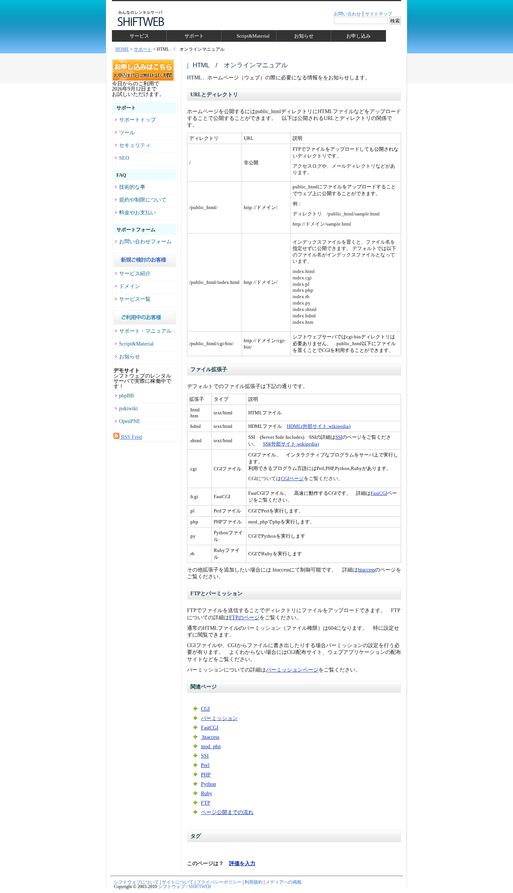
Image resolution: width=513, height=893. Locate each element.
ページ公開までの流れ (227, 812)
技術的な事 (132, 187)
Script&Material (253, 36)
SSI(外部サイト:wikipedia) (291, 444)
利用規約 (253, 882)
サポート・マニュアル (145, 331)
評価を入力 (242, 863)
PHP (206, 775)
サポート (194, 36)
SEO (124, 158)
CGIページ (292, 478)
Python (208, 784)
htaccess (366, 570)
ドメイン (129, 286)
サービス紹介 (135, 273)
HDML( (295, 426)
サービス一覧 (135, 299)
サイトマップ (378, 14)
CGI (205, 709)
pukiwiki (128, 408)
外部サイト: (316, 426)
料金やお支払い (137, 212)
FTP (205, 803)
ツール (127, 132)
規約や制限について (142, 200)
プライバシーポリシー (218, 882)
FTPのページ (244, 617)
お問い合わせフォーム (145, 241)
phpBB (126, 396)
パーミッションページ (292, 670)
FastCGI (379, 493)
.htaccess (210, 737)
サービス (139, 36)
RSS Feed (130, 437)
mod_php (211, 746)
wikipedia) (339, 426)
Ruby (206, 793)
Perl (205, 765)
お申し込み (358, 36)
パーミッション (219, 718)
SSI (338, 437)
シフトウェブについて (136, 882)
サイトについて (177, 882)
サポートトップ (137, 120)
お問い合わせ (347, 14)
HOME (122, 49)
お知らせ (304, 36)
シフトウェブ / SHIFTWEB (184, 886)
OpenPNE (129, 421)
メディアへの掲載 (284, 882)
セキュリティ (135, 145)
